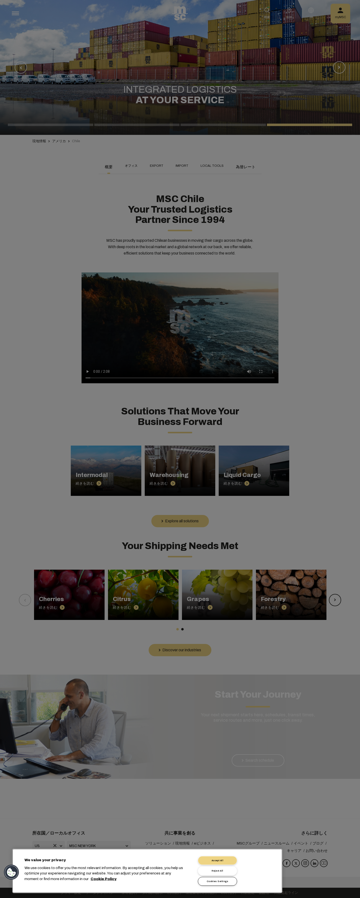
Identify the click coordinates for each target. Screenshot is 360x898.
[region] (147, 871)
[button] (11, 872)
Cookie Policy (104, 879)
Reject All (217, 871)
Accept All (218, 860)
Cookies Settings (217, 881)
